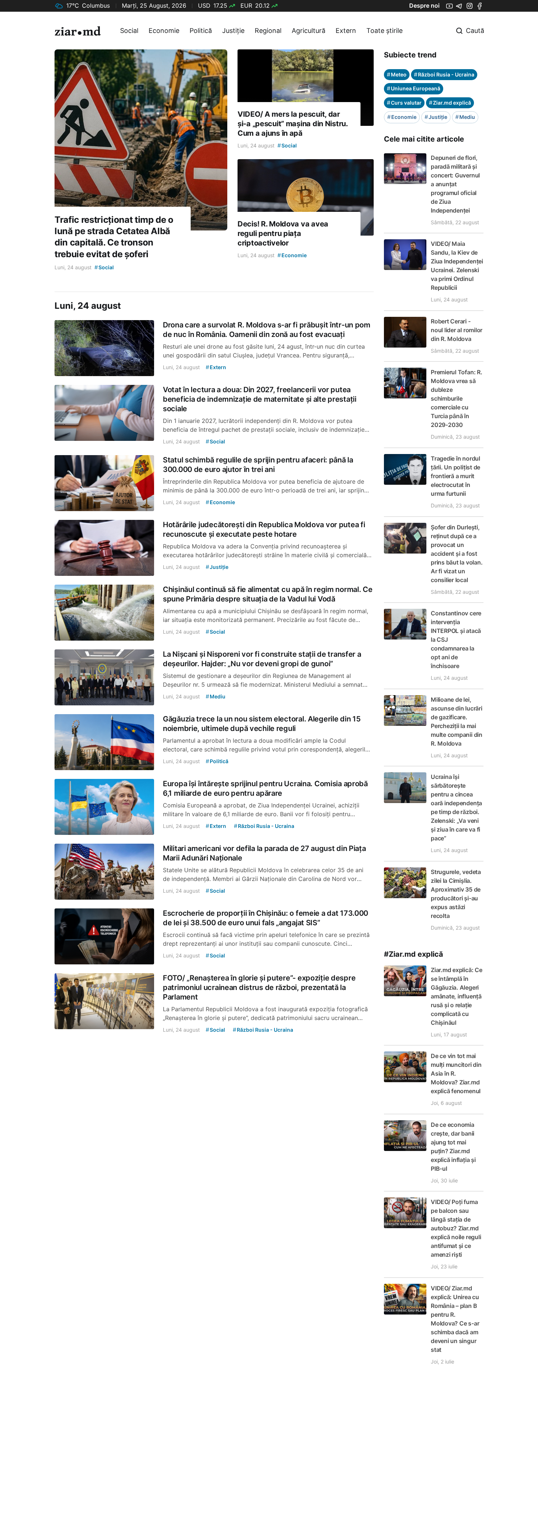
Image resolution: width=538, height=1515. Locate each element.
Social (129, 30)
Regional (268, 30)
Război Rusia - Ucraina (444, 74)
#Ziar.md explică (413, 954)
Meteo (397, 74)
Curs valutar (404, 102)
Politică (201, 30)
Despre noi (424, 5)
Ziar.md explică (450, 102)
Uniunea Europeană (413, 88)
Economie (164, 30)
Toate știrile (384, 30)
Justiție (233, 30)
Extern (346, 30)
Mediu (465, 116)
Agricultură (308, 30)
